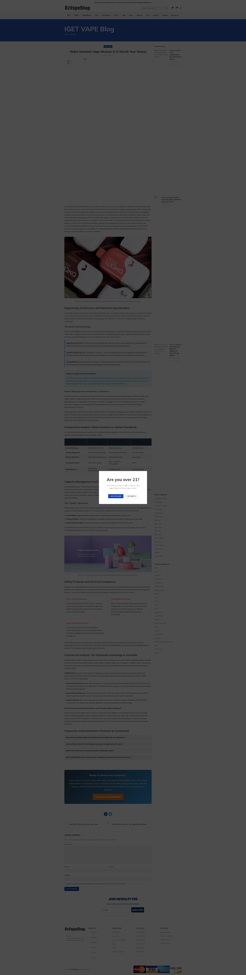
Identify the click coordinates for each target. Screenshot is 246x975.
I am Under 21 (131, 496)
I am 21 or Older (115, 496)
